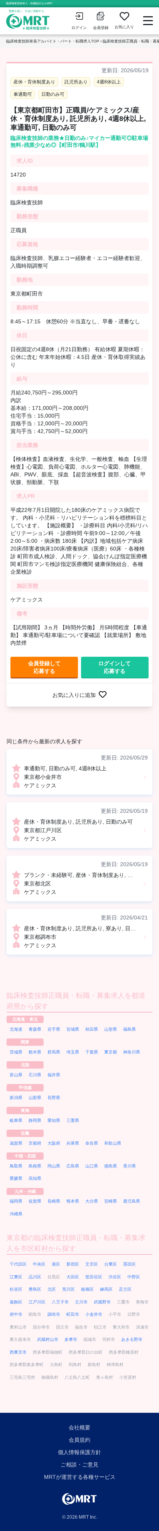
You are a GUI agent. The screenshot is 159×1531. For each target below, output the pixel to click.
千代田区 (18, 1264)
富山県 (16, 1074)
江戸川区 (37, 1302)
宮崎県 (110, 1201)
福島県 (129, 1029)
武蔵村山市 (47, 1339)
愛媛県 (16, 1178)
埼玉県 (72, 1052)
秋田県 (91, 1029)
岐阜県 (16, 1120)
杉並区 (16, 1289)
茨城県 (16, 1052)
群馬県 (53, 1052)
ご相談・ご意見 (79, 1464)
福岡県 (16, 1201)
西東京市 (18, 1352)
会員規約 (79, 1440)
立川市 (81, 1302)
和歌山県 (112, 1143)
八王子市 (60, 1302)
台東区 (110, 1264)
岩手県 (53, 1029)
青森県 (35, 1029)
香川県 (129, 1166)
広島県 (72, 1166)
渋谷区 (114, 1276)
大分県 (91, 1201)
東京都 (110, 1052)
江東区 (16, 1276)
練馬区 (106, 1289)
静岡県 (35, 1120)
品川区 (35, 1276)
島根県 (35, 1166)
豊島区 (35, 1289)
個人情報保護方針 (79, 1452)
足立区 (125, 1289)
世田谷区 (93, 1276)
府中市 (16, 1314)
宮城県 (72, 1029)
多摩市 (70, 1339)
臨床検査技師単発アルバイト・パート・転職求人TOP (52, 41)
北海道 (16, 1029)
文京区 (91, 1264)
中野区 (133, 1276)
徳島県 (110, 1166)
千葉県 (91, 1052)
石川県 (35, 1074)
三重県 (72, 1120)
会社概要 (79, 1427)
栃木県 (35, 1052)
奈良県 (91, 1143)
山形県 (110, 1029)
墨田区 (129, 1264)
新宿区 (72, 1264)
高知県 (35, 1178)
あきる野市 (131, 1339)
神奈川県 (131, 1052)
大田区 (72, 1276)
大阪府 (53, 1143)
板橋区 (87, 1289)
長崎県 (53, 1201)
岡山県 (53, 1166)
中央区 (39, 1264)
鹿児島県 (131, 1201)
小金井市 (93, 1314)
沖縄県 (16, 1214)
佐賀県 (35, 1201)
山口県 (91, 1166)
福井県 (53, 1074)
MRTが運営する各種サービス (79, 1477)
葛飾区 (16, 1302)
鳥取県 (16, 1166)
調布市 (53, 1314)
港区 (56, 1264)
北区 (51, 1289)
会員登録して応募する (44, 667)
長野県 (53, 1097)
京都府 (35, 1143)
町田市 (72, 1314)
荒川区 (68, 1289)
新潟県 (16, 1097)
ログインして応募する (114, 667)
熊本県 (72, 1201)
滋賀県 (16, 1143)
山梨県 (35, 1097)
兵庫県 (72, 1143)
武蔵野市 (102, 1302)
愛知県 (53, 1120)
